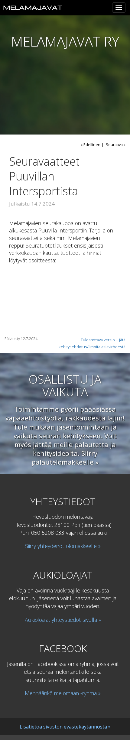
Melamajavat (32, 7)
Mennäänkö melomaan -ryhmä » (63, 693)
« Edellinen (90, 144)
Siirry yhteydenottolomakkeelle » (63, 546)
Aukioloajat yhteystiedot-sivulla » (63, 619)
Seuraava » (115, 144)
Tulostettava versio (98, 339)
